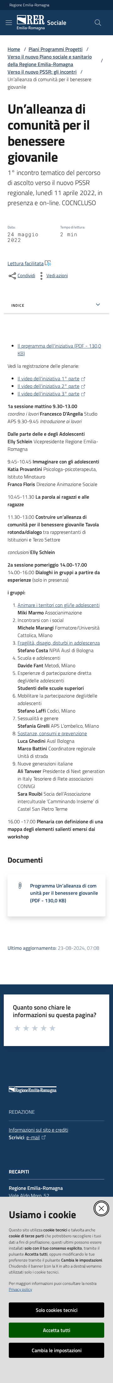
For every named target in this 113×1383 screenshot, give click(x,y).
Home (14, 49)
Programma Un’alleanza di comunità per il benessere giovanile (64, 893)
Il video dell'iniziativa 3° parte (48, 393)
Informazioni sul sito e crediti (38, 1130)
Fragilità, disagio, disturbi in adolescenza (59, 643)
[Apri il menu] (9, 22)
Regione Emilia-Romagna (29, 5)
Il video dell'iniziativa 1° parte (48, 378)
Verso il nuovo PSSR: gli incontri (42, 72)
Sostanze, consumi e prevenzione (52, 733)
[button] (98, 22)
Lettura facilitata (26, 263)
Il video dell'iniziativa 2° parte (48, 386)
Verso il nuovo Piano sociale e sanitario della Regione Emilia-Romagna (50, 60)
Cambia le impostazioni (57, 1350)
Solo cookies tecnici (57, 1310)
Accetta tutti (56, 1330)
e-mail (33, 1137)
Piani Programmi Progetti (56, 49)
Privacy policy (20, 1289)
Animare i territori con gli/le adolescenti (59, 605)
